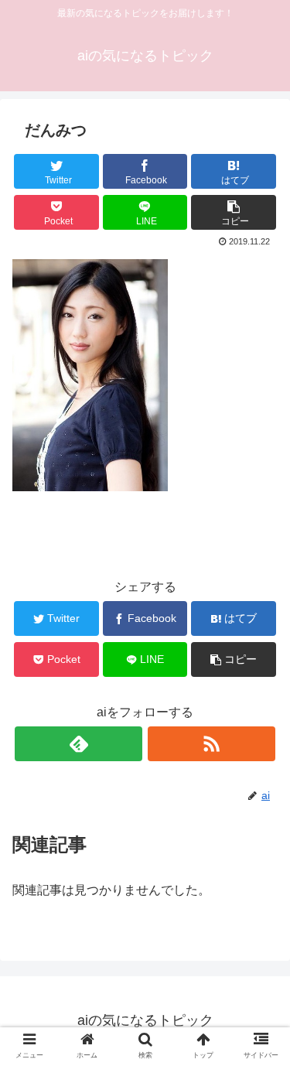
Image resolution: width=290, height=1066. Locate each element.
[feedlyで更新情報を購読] (78, 743)
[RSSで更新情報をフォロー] (211, 743)
